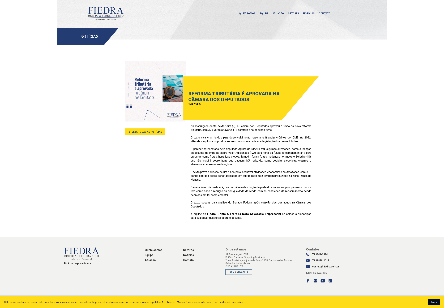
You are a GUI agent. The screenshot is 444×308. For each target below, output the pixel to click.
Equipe (264, 13)
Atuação (278, 13)
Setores (293, 13)
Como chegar (237, 272)
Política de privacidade (77, 263)
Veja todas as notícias (147, 132)
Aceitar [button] (434, 302)
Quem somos (247, 13)
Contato (324, 13)
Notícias (309, 13)
